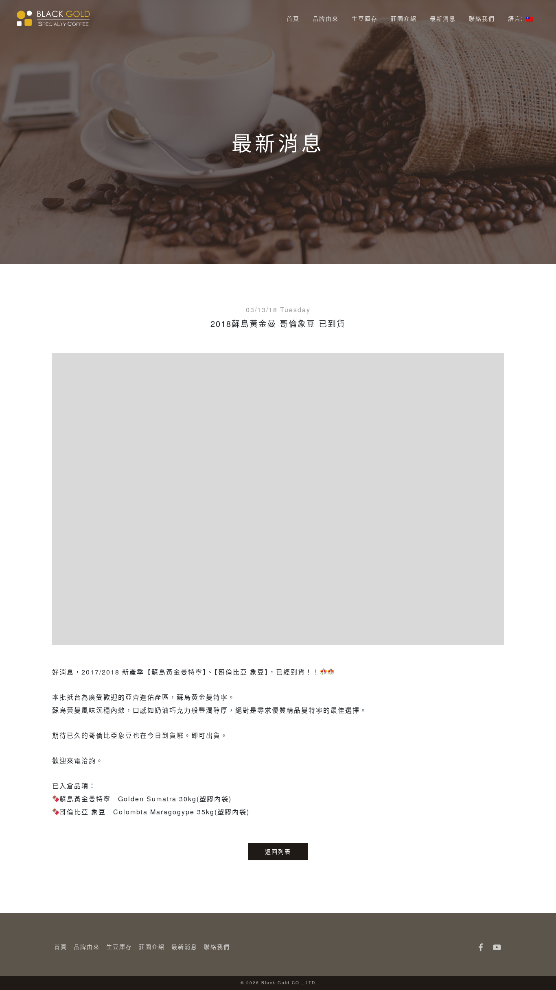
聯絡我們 (482, 18)
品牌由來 (326, 18)
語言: (517, 18)
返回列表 (278, 851)
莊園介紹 (404, 18)
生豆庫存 (365, 18)
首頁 (293, 18)
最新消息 (443, 18)
